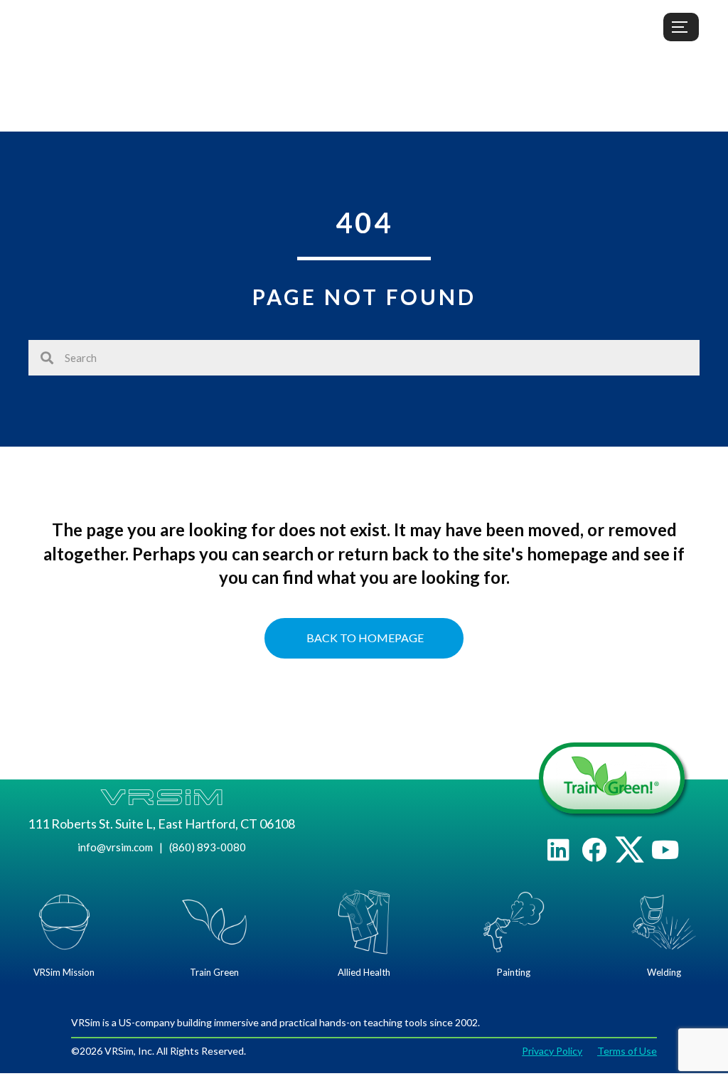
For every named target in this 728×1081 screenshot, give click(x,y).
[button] (558, 850)
